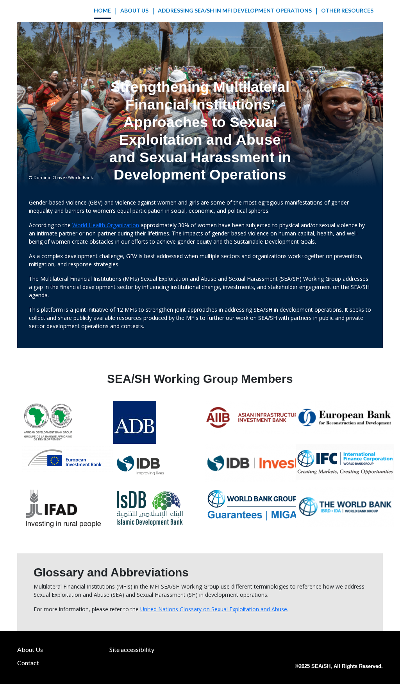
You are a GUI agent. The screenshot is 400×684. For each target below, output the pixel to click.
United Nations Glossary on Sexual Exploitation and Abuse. (214, 609)
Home (102, 10)
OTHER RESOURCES (347, 10)
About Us (134, 10)
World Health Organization (105, 225)
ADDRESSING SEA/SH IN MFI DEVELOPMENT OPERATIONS (235, 10)
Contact (28, 662)
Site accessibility (131, 649)
